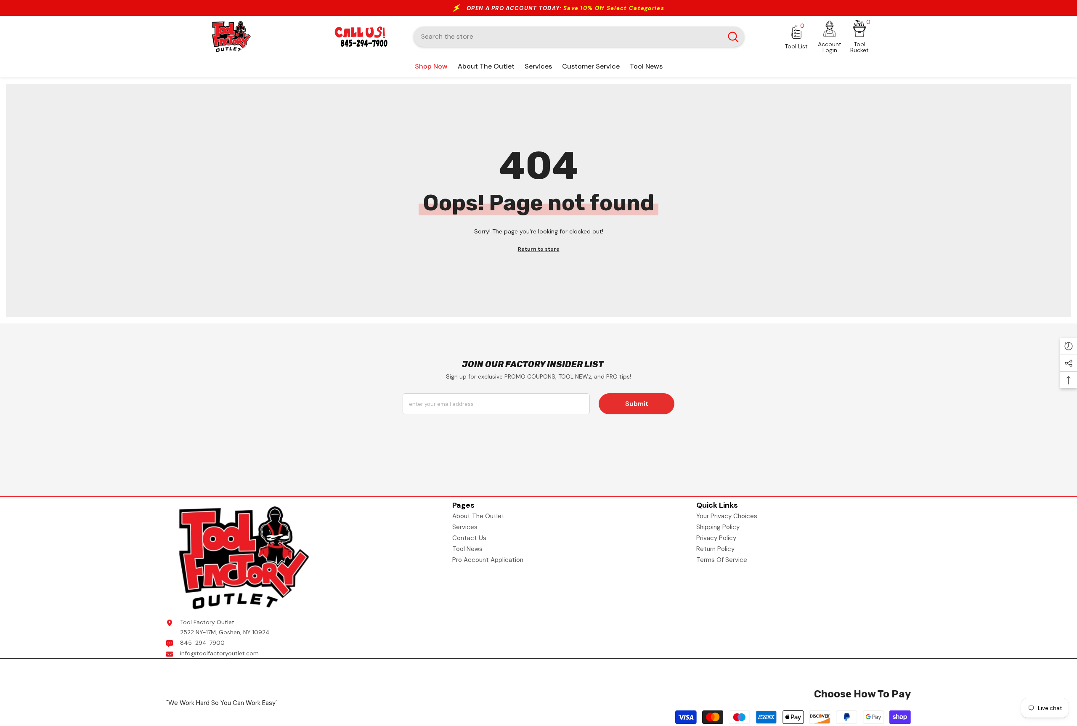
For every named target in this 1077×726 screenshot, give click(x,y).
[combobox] (568, 36)
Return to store (539, 249)
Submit (636, 403)
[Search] (579, 36)
